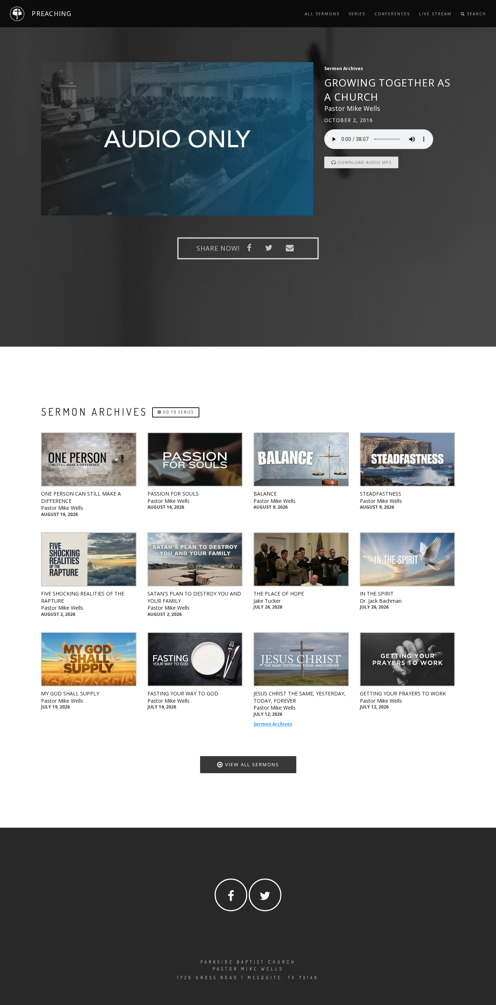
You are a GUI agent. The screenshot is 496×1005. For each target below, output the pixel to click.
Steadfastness (380, 493)
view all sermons (251, 764)
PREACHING (52, 13)
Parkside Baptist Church (248, 962)
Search (475, 13)
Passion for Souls (173, 493)
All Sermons (322, 13)
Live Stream (435, 13)
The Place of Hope (278, 593)
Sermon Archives (272, 724)
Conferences (392, 13)
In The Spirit (377, 593)
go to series (178, 412)
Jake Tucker (267, 600)
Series (357, 13)
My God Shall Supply (70, 693)
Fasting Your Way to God (182, 693)
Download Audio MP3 (364, 162)
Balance (265, 493)
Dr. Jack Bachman (381, 600)
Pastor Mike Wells (62, 507)
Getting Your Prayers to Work (403, 693)
